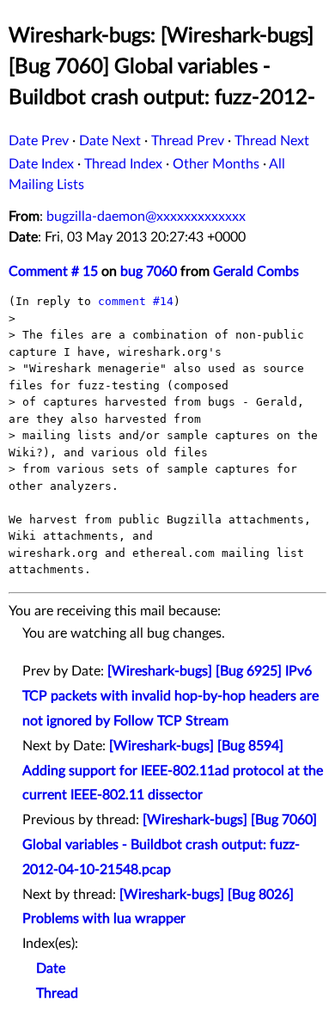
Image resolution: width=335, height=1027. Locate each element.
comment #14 (136, 301)
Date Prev (39, 141)
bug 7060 (148, 271)
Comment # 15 (53, 271)
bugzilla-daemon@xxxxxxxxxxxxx (146, 216)
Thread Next (271, 141)
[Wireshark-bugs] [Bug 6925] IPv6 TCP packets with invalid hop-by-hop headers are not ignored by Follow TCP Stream (170, 696)
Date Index (41, 164)
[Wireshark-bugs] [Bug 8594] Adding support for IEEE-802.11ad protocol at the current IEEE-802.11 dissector (172, 771)
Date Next (110, 141)
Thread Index (123, 164)
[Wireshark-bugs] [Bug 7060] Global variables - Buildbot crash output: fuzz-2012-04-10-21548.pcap (169, 845)
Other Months (216, 164)
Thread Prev (187, 141)
